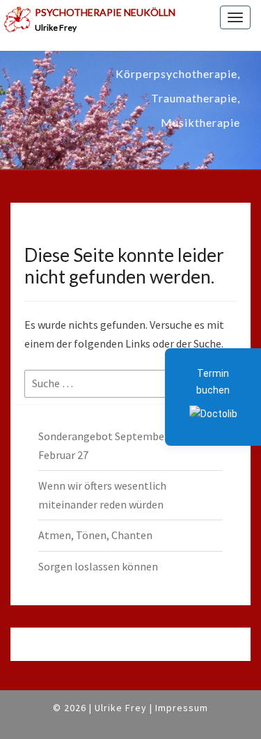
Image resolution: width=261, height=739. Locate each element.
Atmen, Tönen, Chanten (95, 535)
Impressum (181, 707)
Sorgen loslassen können (98, 566)
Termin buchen (213, 382)
